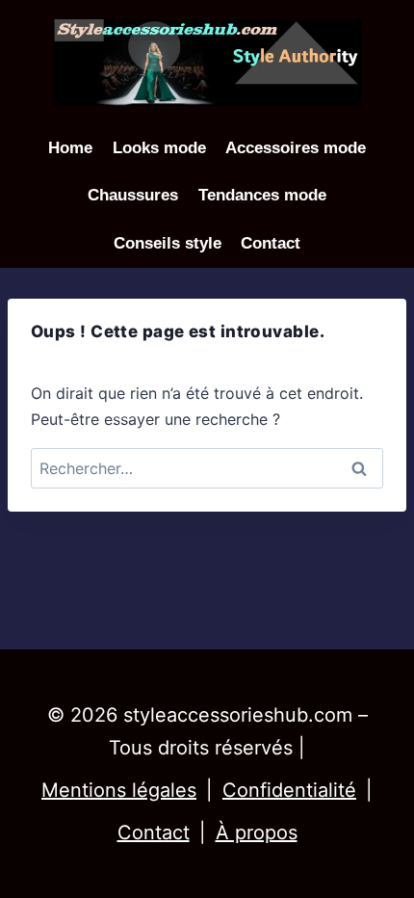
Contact (270, 243)
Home (70, 148)
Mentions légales (118, 790)
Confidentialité (289, 790)
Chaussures (133, 195)
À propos (257, 832)
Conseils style (167, 243)
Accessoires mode (295, 148)
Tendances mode (262, 195)
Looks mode (159, 148)
